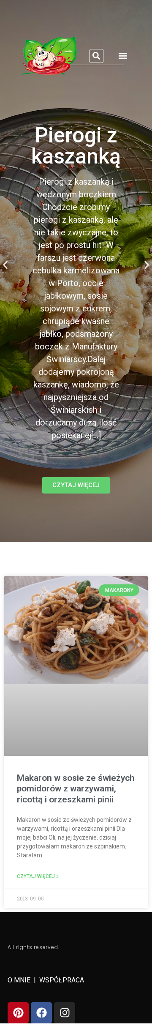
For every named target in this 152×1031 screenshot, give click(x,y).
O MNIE (20, 980)
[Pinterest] (18, 1012)
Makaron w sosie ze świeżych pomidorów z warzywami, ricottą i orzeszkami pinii (76, 788)
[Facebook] (41, 1012)
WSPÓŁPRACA (61, 980)
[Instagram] (64, 1012)
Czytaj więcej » (38, 876)
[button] (96, 56)
